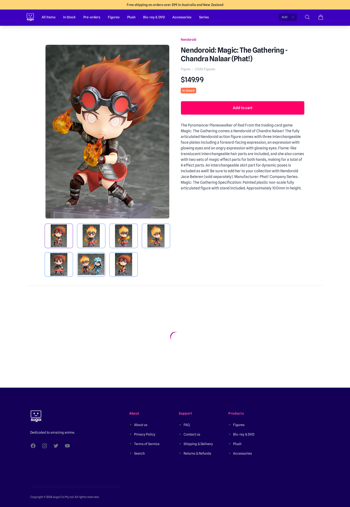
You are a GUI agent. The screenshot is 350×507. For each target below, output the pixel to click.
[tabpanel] (107, 132)
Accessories (181, 17)
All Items (48, 17)
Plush (131, 17)
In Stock (69, 17)
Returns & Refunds (197, 453)
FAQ (187, 425)
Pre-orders (91, 17)
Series (204, 17)
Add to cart (242, 108)
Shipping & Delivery (198, 444)
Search (139, 453)
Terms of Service (147, 444)
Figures (114, 17)
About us (140, 425)
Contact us (192, 434)
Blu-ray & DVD (154, 17)
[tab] (58, 235)
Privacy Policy (144, 434)
